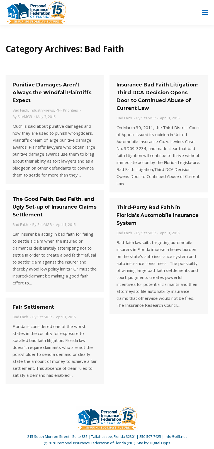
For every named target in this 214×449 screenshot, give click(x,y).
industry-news (42, 110)
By (22, 116)
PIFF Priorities (67, 110)
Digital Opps (160, 442)
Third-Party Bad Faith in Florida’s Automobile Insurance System (157, 215)
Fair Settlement (33, 307)
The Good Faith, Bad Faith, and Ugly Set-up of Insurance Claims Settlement (54, 207)
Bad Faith (20, 110)
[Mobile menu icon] (205, 12)
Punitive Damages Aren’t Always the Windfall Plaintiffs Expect (52, 92)
